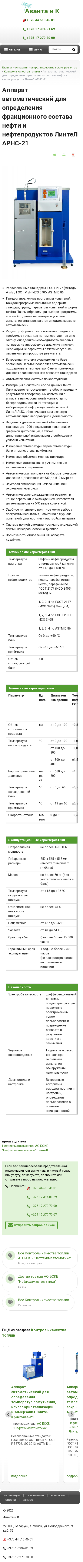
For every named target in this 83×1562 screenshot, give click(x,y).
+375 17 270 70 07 (43, 1215)
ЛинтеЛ (42, 1150)
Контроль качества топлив (22, 71)
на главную (12, 1495)
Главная (7, 67)
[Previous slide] (8, 1414)
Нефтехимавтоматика (18, 1146)
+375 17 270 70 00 (40, 38)
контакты (58, 1495)
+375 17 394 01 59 (40, 29)
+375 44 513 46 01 (40, 20)
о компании (35, 1495)
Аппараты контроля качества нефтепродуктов (46, 67)
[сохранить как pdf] (73, 155)
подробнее (19, 1476)
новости (10, 1500)
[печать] (64, 155)
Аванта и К (42, 11)
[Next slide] (71, 1414)
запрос (28, 1500)
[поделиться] (54, 155)
